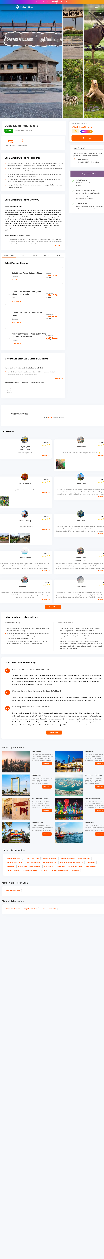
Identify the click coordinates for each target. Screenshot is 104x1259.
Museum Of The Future (50, 858)
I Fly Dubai (35, 858)
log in (50, 417)
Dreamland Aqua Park (30, 870)
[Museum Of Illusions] (16, 809)
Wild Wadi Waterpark (33, 862)
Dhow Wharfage (90, 866)
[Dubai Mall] (69, 761)
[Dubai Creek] (69, 832)
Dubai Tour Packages (13, 909)
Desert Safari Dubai (84, 858)
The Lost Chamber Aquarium (59, 870)
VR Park (26, 858)
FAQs (58, 255)
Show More (53, 607)
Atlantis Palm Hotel (13, 870)
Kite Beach (10, 866)
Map (22, 255)
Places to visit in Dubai (48, 909)
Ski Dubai (44, 870)
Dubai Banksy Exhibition (15, 862)
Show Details (16, 280)
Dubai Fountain (48, 866)
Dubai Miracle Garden (68, 858)
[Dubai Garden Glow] (69, 809)
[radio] (34, 275)
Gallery (100, 13)
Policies (46, 255)
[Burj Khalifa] (16, 761)
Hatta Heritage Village (75, 866)
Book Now (87, 138)
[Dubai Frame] (16, 785)
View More (54, 732)
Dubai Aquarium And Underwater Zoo (71, 862)
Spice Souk (75, 870)
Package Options (9, 255)
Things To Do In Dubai (30, 909)
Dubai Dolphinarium (49, 862)
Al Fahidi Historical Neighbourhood (29, 866)
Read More (59, 246)
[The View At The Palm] (69, 785)
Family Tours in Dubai (13, 890)
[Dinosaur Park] (16, 832)
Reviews (34, 255)
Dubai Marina (91, 862)
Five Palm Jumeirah (13, 858)
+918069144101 (82, 159)
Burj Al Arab (61, 866)
